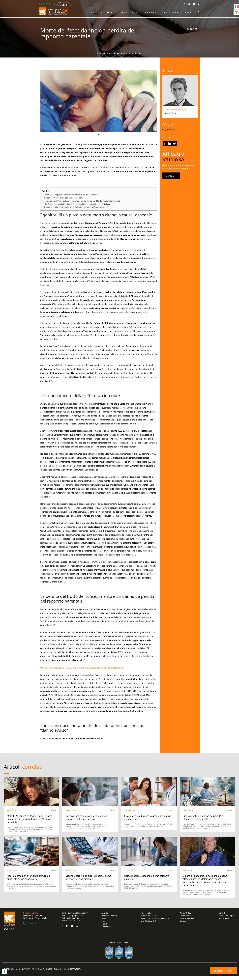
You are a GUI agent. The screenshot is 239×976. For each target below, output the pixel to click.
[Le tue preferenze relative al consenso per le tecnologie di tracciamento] (4, 971)
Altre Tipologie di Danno (150, 921)
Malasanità (170, 129)
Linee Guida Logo (226, 916)
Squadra (104, 924)
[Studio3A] (53, 11)
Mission (104, 918)
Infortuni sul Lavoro (148, 916)
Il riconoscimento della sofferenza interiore (63, 198)
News (124, 12)
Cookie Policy (185, 916)
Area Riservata (225, 918)
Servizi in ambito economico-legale (155, 918)
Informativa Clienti (187, 918)
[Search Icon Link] (196, 12)
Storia (103, 921)
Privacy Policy (185, 913)
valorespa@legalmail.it (75, 915)
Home (98, 53)
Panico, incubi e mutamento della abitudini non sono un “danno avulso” (76, 207)
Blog (164, 129)
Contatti (188, 12)
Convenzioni (150, 12)
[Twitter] (174, 143)
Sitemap (183, 921)
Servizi (111, 12)
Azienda (96, 12)
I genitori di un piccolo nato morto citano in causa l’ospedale (71, 195)
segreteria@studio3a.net (78, 913)
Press (135, 12)
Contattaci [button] (171, 176)
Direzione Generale (109, 916)
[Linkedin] (169, 143)
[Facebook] (165, 143)
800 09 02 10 (47, 4)
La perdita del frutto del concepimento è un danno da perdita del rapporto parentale (82, 201)
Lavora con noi (170, 12)
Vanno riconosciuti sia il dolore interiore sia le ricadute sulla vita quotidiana (79, 204)
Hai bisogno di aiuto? (223, 971)
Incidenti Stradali (147, 913)
